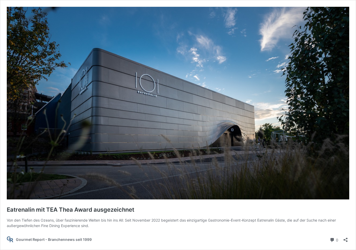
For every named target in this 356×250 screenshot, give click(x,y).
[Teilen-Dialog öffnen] (345, 238)
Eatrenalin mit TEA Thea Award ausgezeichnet (70, 209)
